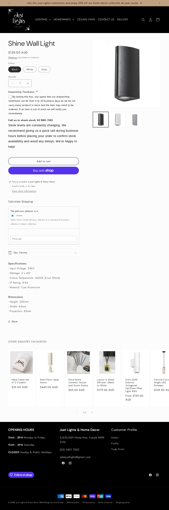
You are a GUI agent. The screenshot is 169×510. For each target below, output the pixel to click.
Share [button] (15, 321)
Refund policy (73, 502)
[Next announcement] (159, 3)
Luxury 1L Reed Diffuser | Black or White (105, 382)
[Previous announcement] (9, 3)
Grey (44, 69)
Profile (114, 443)
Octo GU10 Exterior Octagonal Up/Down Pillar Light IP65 (133, 385)
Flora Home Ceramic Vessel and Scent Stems (78, 382)
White (29, 69)
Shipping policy (123, 502)
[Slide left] (77, 412)
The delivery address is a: (25, 211)
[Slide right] (91, 412)
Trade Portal (117, 449)
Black (15, 69)
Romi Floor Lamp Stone (49, 381)
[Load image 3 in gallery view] (134, 119)
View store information (24, 191)
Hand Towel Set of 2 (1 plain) (20, 381)
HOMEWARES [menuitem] (62, 19)
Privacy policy (89, 502)
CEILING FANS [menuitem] (86, 19)
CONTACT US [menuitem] (106, 19)
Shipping (12, 57)
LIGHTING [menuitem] (41, 19)
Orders (115, 437)
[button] (143, 19)
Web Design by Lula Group (51, 502)
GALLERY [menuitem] (122, 19)
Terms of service (105, 502)
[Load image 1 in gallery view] (100, 119)
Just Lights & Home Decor (27, 502)
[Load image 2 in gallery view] (117, 119)
